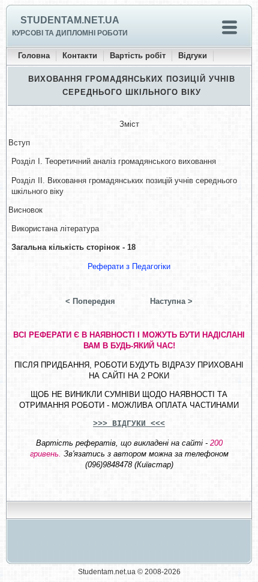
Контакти (79, 55)
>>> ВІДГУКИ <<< (129, 423)
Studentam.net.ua (69, 20)
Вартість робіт (138, 55)
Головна (34, 55)
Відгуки (192, 55)
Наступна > (171, 301)
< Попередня (90, 301)
